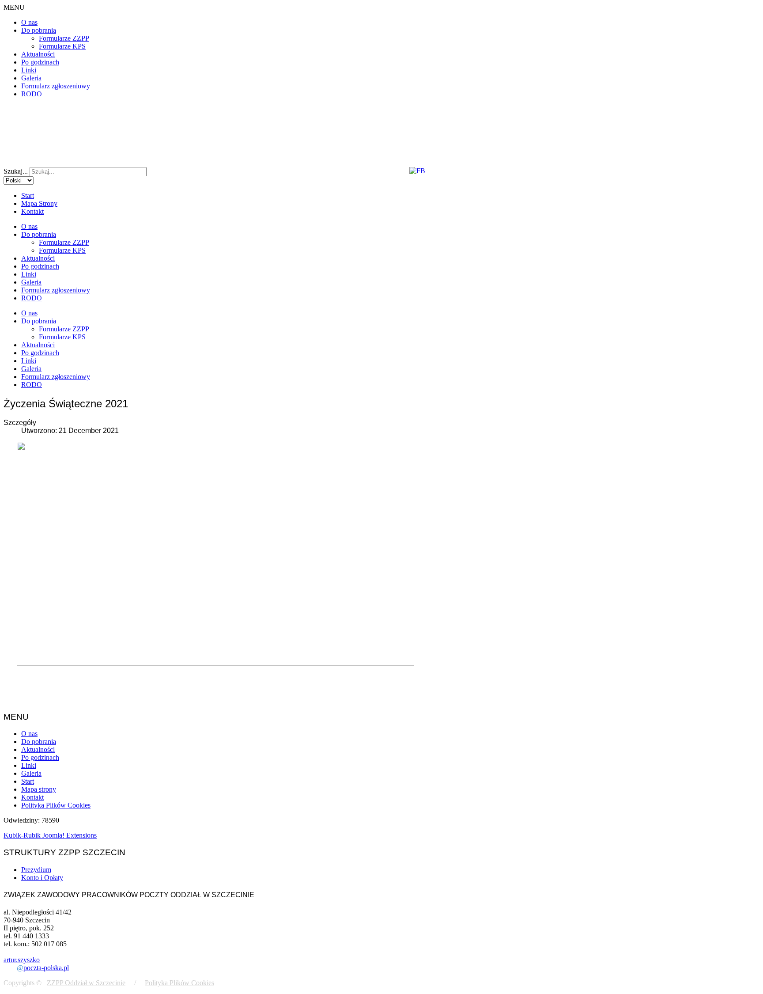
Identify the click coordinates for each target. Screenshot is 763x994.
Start (27, 195)
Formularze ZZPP (64, 38)
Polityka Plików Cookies (56, 805)
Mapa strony (38, 789)
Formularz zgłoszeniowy (55, 86)
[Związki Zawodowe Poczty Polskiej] (421, 152)
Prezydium (36, 869)
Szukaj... (16, 171)
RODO (31, 94)
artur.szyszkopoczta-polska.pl (36, 963)
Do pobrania (38, 30)
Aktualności (38, 54)
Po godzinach (40, 62)
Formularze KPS (62, 46)
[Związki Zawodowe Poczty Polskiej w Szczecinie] (59, 125)
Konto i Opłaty (42, 877)
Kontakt (32, 211)
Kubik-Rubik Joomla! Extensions (50, 835)
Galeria (31, 78)
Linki (28, 70)
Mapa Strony (39, 203)
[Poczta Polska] (31, 152)
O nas (29, 22)
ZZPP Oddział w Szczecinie (86, 982)
